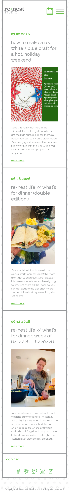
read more (17, 160)
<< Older (12, 459)
